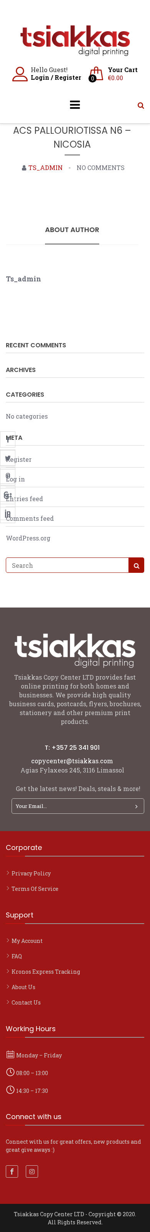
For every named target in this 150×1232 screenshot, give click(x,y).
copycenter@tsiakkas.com (72, 761)
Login (40, 77)
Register (68, 77)
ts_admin (45, 167)
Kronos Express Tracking (46, 971)
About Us (23, 987)
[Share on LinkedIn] (7, 512)
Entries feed (24, 499)
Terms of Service (35, 888)
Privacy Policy (31, 873)
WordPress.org (28, 538)
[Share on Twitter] (7, 457)
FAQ (17, 956)
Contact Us (26, 1002)
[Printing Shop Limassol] (75, 52)
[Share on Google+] (7, 494)
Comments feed (30, 518)
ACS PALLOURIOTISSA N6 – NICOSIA (72, 137)
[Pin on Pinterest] (7, 476)
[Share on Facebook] (7, 439)
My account (27, 940)
